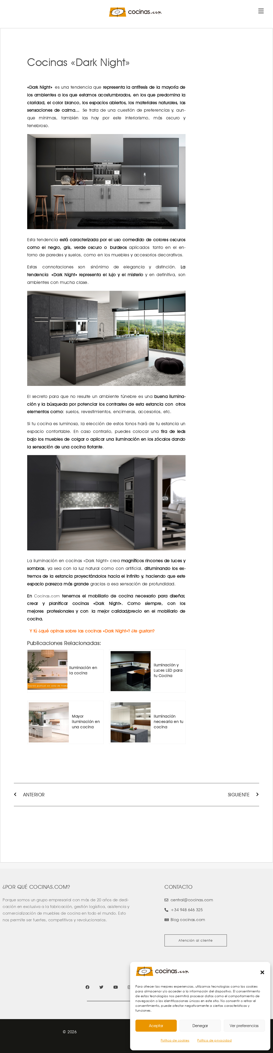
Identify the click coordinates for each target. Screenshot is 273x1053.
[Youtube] (116, 987)
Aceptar (156, 1025)
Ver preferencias (244, 1025)
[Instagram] (129, 987)
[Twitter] (101, 987)
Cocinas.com (47, 596)
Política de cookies (175, 1040)
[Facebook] (88, 987)
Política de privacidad (214, 1040)
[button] (262, 972)
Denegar (200, 1025)
